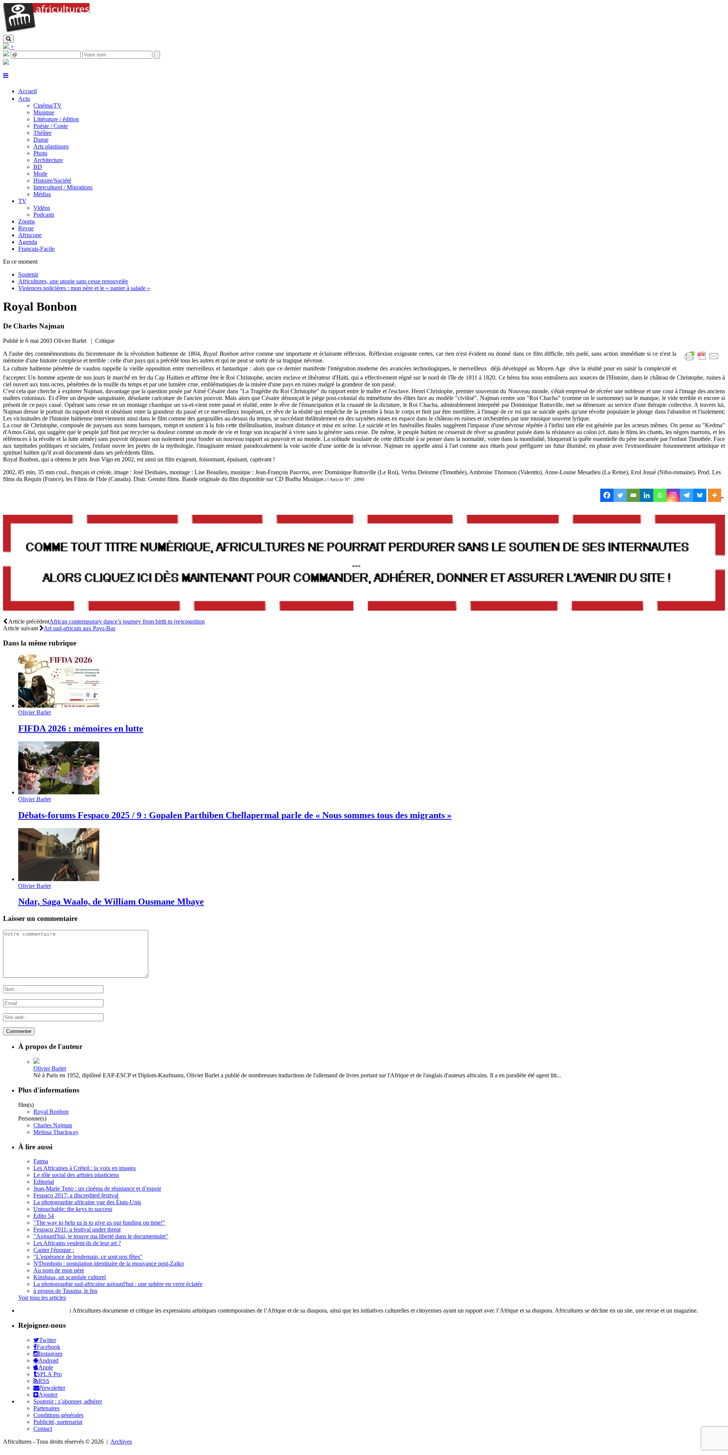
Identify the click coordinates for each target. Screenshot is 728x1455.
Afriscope (30, 235)
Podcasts (43, 214)
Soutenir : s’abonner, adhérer (67, 1401)
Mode (40, 173)
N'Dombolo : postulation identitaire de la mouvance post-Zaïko (108, 1263)
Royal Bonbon (51, 1111)
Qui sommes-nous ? (43, 1310)
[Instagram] (673, 495)
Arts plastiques (51, 146)
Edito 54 (43, 1216)
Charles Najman (52, 1125)
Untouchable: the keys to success (72, 1209)
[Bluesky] (699, 495)
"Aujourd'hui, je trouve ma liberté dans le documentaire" (100, 1236)
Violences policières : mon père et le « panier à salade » (84, 288)
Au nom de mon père (58, 1270)
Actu (24, 98)
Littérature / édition (56, 119)
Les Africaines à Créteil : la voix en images (84, 1168)
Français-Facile (36, 248)
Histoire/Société (52, 180)
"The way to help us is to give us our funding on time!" (99, 1222)
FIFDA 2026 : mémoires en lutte (80, 728)
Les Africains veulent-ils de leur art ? (77, 1243)
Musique (43, 112)
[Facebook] (606, 495)
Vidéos (41, 208)
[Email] (633, 495)
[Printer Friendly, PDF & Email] (703, 360)
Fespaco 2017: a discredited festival (75, 1195)
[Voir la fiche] (36, 1061)
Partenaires (46, 1408)
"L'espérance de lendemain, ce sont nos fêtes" (88, 1256)
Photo (40, 153)
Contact (42, 1428)
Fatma (40, 1161)
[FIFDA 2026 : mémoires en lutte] (58, 705)
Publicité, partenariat (57, 1422)
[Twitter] (620, 495)
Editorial (43, 1181)
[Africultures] (46, 31)
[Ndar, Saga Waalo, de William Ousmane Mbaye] (58, 879)
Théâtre (42, 133)
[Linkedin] (646, 495)
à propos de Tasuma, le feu (65, 1291)
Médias (42, 194)
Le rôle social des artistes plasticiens (76, 1175)
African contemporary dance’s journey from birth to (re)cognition (127, 621)
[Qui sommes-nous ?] (6, 62)
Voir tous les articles (42, 1297)
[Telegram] (686, 495)
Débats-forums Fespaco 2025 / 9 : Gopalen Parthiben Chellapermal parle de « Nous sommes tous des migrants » (235, 815)
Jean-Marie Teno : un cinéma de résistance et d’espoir (97, 1188)
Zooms (26, 221)
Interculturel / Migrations (63, 187)
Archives (121, 1441)
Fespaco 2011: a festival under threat (77, 1229)
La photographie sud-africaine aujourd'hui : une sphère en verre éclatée (117, 1284)
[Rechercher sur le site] (8, 39)
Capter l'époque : (53, 1250)
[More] (715, 495)
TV (22, 201)
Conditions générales (58, 1415)
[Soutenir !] (364, 564)
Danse (41, 139)
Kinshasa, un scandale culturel (69, 1277)
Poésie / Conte (50, 126)
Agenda (27, 242)
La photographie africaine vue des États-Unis (87, 1202)
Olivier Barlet (34, 712)
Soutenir (28, 274)
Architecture (48, 160)
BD (37, 167)
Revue (26, 228)
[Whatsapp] (660, 495)
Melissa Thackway (55, 1132)
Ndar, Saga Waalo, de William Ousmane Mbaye (111, 901)
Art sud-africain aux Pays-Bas (79, 628)
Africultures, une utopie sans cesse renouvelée (73, 281)
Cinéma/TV (47, 105)
